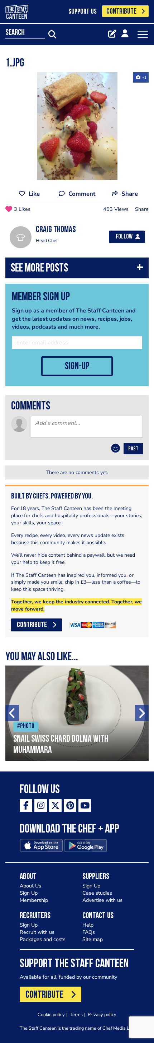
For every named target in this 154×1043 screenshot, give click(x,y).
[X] (55, 805)
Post (133, 449)
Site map (92, 939)
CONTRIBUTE (121, 11)
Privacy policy (102, 1014)
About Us (30, 885)
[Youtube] (84, 805)
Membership (34, 900)
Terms (76, 1014)
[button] (77, 269)
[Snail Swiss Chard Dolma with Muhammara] (77, 713)
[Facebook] (26, 805)
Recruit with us (37, 932)
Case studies (97, 893)
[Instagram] (40, 805)
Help (87, 925)
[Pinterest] (70, 805)
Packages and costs (43, 939)
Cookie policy (51, 1014)
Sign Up (29, 893)
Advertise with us (102, 900)
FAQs (88, 932)
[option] (77, 126)
